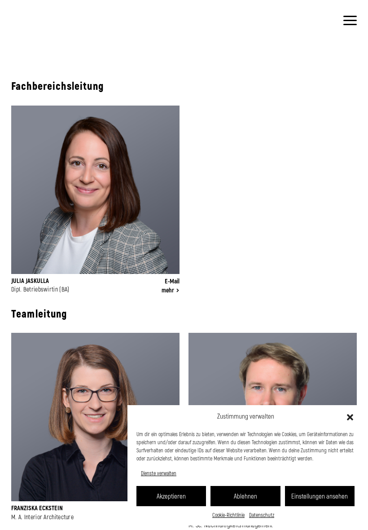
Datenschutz (261, 515)
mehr (168, 290)
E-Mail (172, 281)
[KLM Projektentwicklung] (24, 29)
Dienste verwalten (158, 473)
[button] (350, 416)
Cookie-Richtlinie (228, 515)
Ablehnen (245, 496)
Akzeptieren (171, 496)
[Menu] (350, 20)
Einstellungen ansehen (319, 496)
